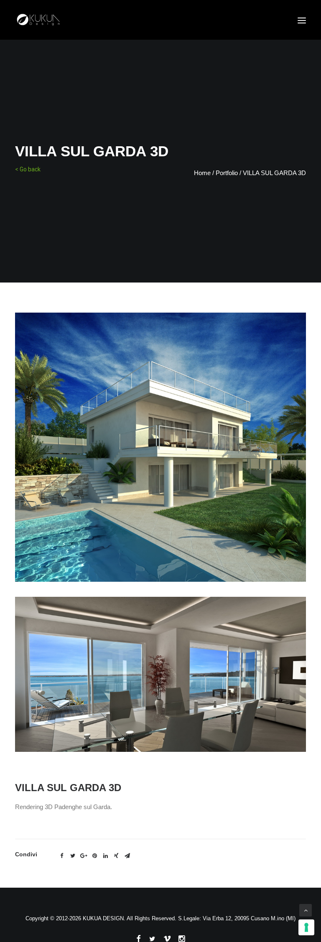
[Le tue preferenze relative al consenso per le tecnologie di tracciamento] (306, 927)
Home (202, 172)
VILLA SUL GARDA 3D (274, 172)
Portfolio (227, 172)
